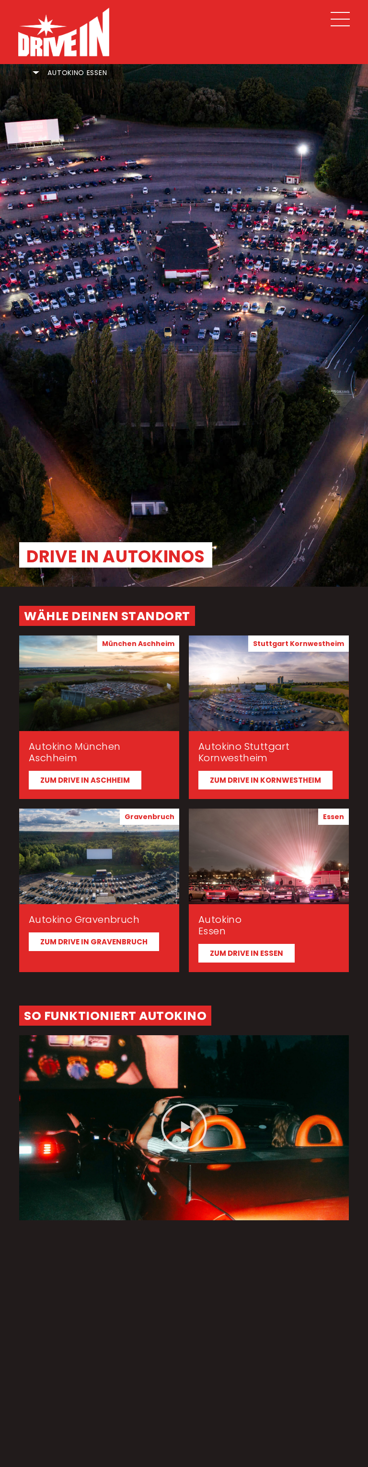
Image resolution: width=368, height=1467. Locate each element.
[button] (138, 643)
